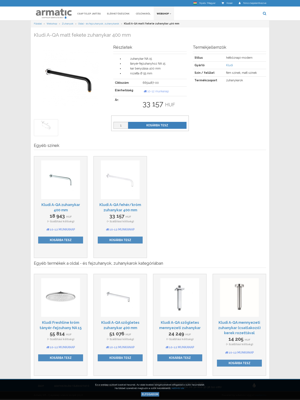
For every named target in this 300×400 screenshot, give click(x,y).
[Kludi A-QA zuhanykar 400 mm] (60, 179)
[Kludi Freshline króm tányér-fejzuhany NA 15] (60, 297)
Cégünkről (143, 13)
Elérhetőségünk (118, 13)
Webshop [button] (163, 13)
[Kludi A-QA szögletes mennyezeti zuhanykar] (179, 297)
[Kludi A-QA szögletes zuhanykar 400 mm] (120, 297)
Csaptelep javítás (89, 13)
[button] (204, 3)
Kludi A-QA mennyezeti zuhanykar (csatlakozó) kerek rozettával (239, 327)
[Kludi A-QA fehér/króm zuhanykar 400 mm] (120, 179)
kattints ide (178, 388)
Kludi (229, 65)
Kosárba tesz (157, 125)
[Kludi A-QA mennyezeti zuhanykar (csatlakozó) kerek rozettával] (239, 297)
